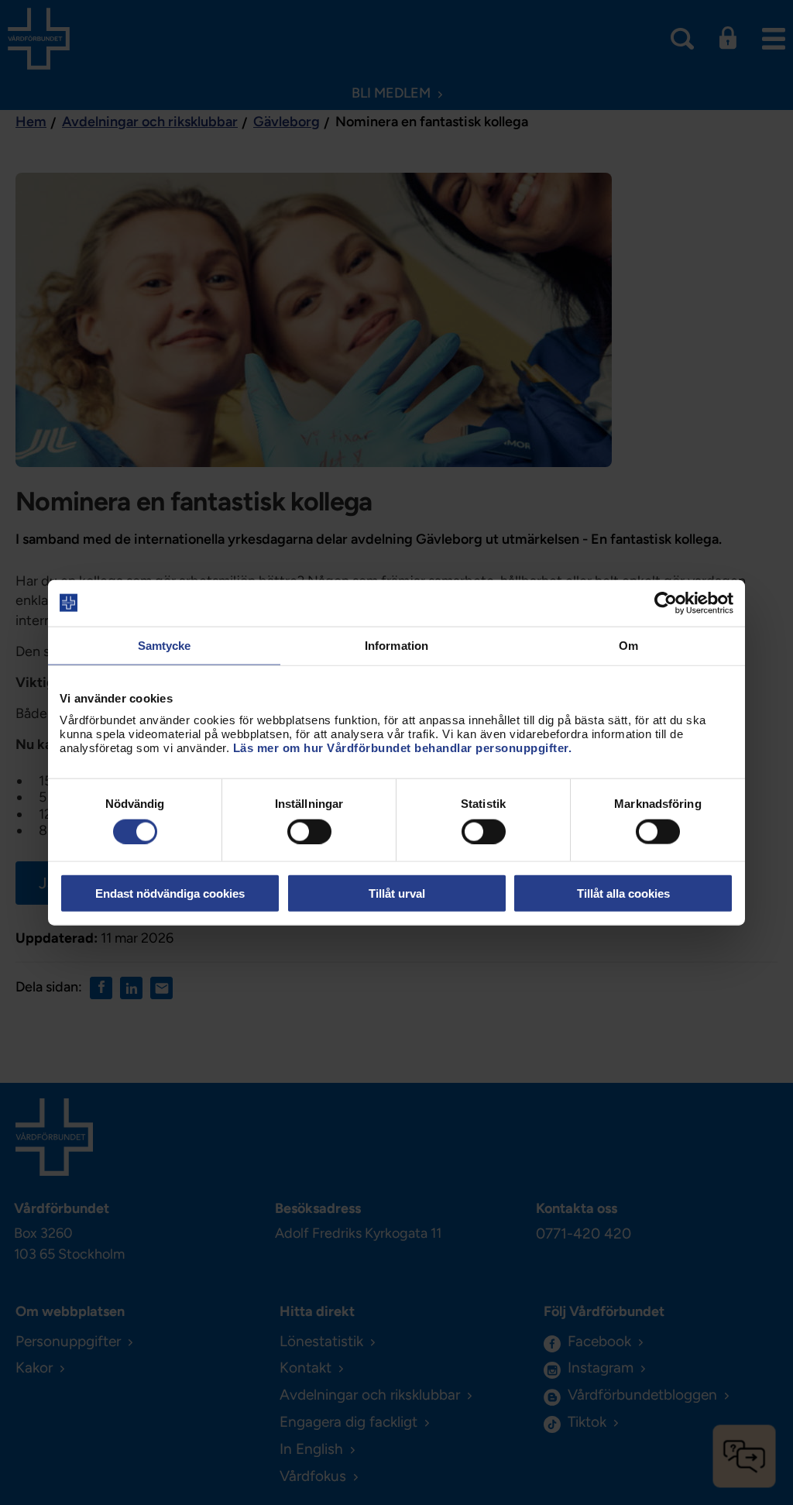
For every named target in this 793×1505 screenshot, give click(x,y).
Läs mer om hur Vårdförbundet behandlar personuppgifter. (402, 747)
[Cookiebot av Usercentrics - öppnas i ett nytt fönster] (665, 602)
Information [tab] (396, 644)
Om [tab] (628, 644)
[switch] (309, 831)
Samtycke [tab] (164, 644)
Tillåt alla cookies (623, 893)
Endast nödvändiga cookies (170, 893)
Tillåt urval (397, 893)
